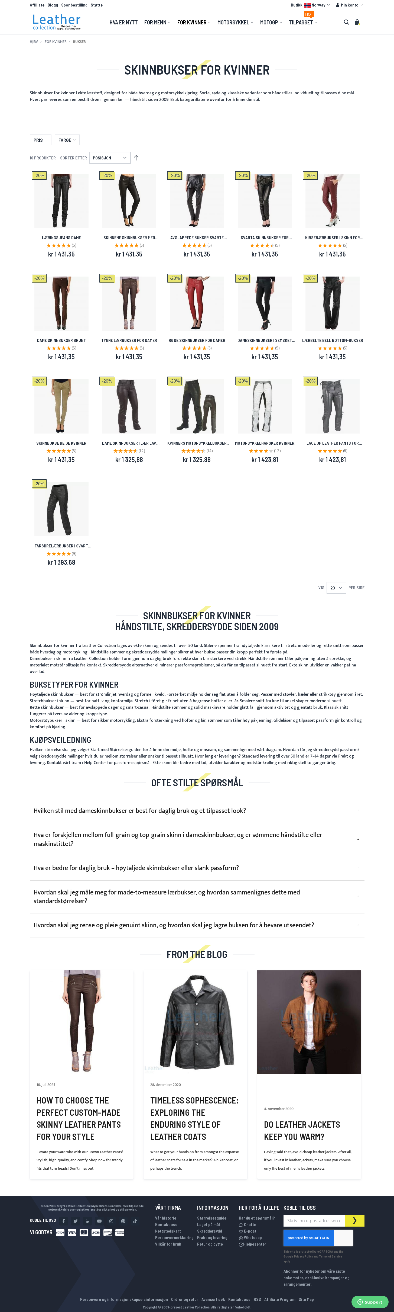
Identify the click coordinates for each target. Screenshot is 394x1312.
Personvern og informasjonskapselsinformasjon (124, 1299)
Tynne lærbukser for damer (129, 340)
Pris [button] (38, 140)
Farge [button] (64, 140)
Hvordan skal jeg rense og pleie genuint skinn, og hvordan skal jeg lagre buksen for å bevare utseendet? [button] (174, 925)
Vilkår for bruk (168, 1243)
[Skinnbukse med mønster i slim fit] (129, 201)
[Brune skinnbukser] (129, 303)
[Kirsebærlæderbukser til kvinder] (332, 201)
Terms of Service (331, 1256)
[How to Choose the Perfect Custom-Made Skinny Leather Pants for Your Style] (81, 1022)
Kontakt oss (166, 1224)
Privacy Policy (303, 1256)
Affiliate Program (279, 1299)
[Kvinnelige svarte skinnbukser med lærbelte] (265, 201)
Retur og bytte (210, 1243)
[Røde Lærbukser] (197, 303)
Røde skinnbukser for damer (197, 340)
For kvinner (56, 41)
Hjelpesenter (254, 1243)
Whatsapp (252, 1237)
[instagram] (111, 1221)
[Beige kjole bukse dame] (61, 406)
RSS (257, 1299)
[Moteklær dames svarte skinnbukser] (61, 509)
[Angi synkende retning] (136, 158)
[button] (311, 5)
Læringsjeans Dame (61, 237)
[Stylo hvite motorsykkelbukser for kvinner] (265, 406)
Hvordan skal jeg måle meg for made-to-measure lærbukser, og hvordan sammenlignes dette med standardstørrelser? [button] (167, 897)
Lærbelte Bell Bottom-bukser (332, 340)
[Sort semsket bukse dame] (265, 303)
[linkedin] (87, 1221)
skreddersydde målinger (61, 756)
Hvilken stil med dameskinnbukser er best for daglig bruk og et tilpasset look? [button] (140, 811)
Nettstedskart (168, 1230)
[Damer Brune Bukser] (61, 303)
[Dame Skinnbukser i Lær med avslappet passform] (197, 201)
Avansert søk (213, 1299)
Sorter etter (73, 157)
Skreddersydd (209, 1230)
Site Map (306, 1299)
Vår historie (165, 1217)
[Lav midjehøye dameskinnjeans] (129, 406)
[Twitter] (75, 1221)
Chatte (249, 1224)
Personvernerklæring (174, 1237)
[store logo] (57, 22)
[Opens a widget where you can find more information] (370, 1302)
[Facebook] (63, 1221)
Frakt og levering (212, 1237)
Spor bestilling (74, 4)
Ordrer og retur (184, 1299)
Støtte (97, 4)
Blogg (53, 4)
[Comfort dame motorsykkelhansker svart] (197, 406)
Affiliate (37, 4)
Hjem (34, 41)
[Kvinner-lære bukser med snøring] (332, 406)
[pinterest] (123, 1221)
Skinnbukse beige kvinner (61, 442)
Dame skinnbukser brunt (61, 340)
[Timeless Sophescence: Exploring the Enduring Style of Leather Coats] (195, 1022)
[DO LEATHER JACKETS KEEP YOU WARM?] (309, 1022)
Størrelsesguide (211, 1217)
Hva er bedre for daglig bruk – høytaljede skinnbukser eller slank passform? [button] (136, 868)
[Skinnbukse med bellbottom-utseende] (332, 303)
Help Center (95, 762)
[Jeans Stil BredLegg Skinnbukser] (61, 201)
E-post (249, 1230)
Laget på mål (208, 1224)
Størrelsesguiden (126, 749)
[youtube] (99, 1221)
